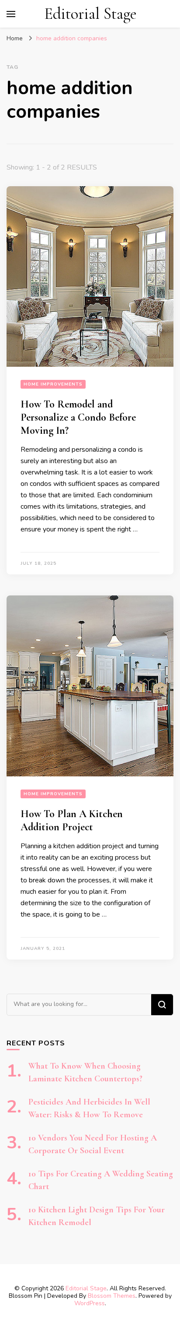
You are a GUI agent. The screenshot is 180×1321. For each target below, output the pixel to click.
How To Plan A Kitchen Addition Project (72, 820)
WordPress (89, 1303)
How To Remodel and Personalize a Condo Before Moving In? (78, 417)
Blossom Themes (111, 1296)
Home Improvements (53, 384)
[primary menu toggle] (11, 14)
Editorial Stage (90, 14)
